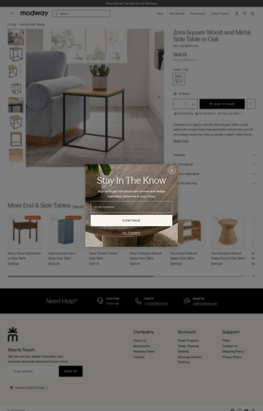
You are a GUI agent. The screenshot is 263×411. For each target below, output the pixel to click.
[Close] (171, 170)
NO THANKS (131, 232)
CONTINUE (131, 220)
